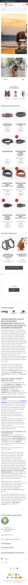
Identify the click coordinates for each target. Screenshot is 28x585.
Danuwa (18, 502)
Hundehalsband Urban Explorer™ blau (7, 185)
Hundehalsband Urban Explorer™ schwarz (7, 217)
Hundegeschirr (5, 390)
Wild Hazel (18, 441)
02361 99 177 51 (8, 535)
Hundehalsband (15, 390)
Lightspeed (9, 581)
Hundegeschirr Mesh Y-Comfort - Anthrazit (8, 256)
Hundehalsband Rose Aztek (7, 125)
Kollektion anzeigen (13, 267)
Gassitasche (4, 389)
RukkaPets (20, 439)
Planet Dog (23, 373)
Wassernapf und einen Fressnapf (12, 386)
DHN (14, 502)
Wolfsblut (9, 470)
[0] (26, 4)
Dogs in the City (14, 370)
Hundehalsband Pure (20, 125)
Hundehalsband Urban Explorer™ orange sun (20, 185)
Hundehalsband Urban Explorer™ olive (20, 217)
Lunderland (4, 504)
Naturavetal (21, 470)
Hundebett (18, 384)
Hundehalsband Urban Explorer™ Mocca (20, 153)
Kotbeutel (12, 387)
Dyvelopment (20, 581)
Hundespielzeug (5, 387)
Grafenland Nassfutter (6, 472)
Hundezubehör (5, 434)
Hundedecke (9, 384)
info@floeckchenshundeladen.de (12, 539)
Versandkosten (7, 130)
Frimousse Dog (17, 436)
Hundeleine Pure (7, 151)
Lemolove (14, 372)
